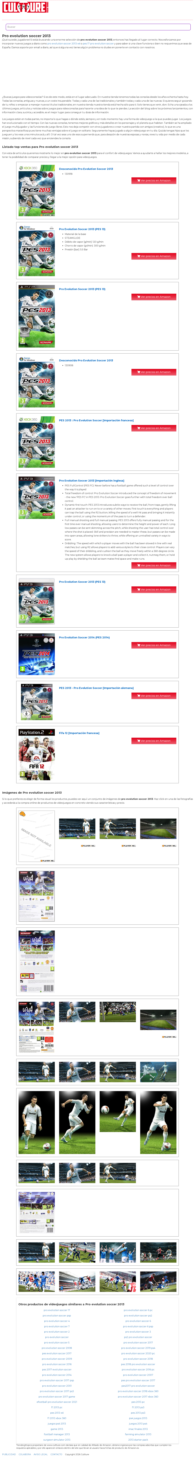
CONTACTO (56, 1454)
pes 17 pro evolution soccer (98, 43)
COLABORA (25, 1454)
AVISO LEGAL (41, 1454)
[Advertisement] (97, 72)
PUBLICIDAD (9, 1454)
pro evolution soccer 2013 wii (63, 43)
